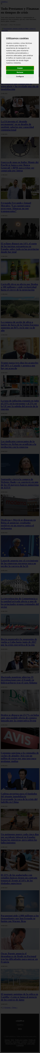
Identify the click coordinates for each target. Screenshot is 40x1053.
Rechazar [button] (20, 72)
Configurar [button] (20, 76)
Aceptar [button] (20, 68)
